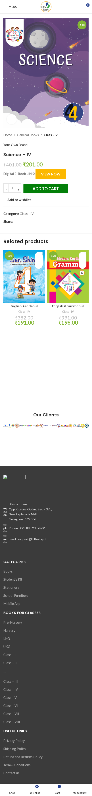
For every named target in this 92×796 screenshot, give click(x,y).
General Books (28, 135)
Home (7, 135)
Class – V (10, 697)
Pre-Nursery (12, 622)
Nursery (9, 630)
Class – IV (10, 689)
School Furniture (15, 595)
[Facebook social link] (15, 222)
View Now (51, 174)
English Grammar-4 (68, 306)
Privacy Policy (14, 741)
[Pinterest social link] (26, 222)
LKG (6, 638)
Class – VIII (11, 722)
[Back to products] (80, 135)
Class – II (10, 663)
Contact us (11, 773)
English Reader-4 (24, 306)
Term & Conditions (17, 765)
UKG (6, 647)
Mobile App (11, 603)
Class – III (10, 681)
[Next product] (86, 135)
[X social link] (20, 222)
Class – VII (11, 714)
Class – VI (10, 706)
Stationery (11, 587)
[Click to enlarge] (12, 119)
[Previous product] (75, 135)
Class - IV (51, 135)
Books (8, 571)
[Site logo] (46, 6)
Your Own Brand (15, 145)
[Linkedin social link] (31, 222)
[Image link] (14, 485)
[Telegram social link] (36, 222)
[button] (39, 264)
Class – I (9, 655)
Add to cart (46, 188)
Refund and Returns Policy (23, 757)
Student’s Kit (12, 579)
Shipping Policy (14, 749)
